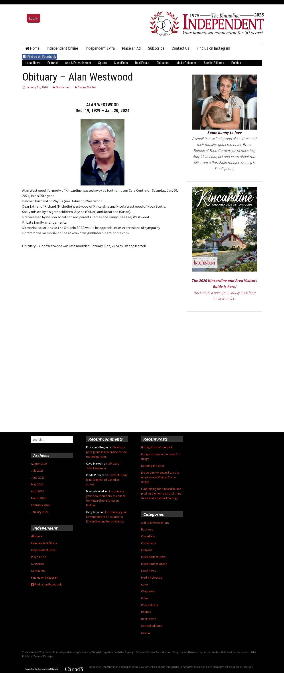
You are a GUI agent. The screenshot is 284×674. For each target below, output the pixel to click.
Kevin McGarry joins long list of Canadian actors (107, 479)
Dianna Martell (87, 87)
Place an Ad (131, 48)
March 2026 (38, 498)
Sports (102, 63)
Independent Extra (100, 48)
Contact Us (180, 48)
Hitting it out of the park (157, 447)
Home (34, 48)
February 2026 (40, 505)
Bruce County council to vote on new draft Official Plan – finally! (160, 477)
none (144, 584)
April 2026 (37, 491)
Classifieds (121, 63)
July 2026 (37, 471)
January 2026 (39, 512)
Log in (33, 18)
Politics (236, 63)
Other (145, 598)
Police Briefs (149, 605)
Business (147, 529)
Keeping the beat (152, 466)
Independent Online (62, 48)
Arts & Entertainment (78, 63)
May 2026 (37, 484)
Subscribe (156, 48)
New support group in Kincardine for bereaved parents (107, 452)
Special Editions (214, 63)
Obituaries (163, 63)
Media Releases (187, 63)
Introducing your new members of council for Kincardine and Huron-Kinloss (106, 516)
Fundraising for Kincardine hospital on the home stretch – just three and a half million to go (161, 493)
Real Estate (142, 63)
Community (148, 543)
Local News (33, 63)
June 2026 (37, 477)
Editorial (52, 63)
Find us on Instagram (213, 48)
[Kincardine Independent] (205, 23)
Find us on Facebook (41, 57)
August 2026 (39, 464)
